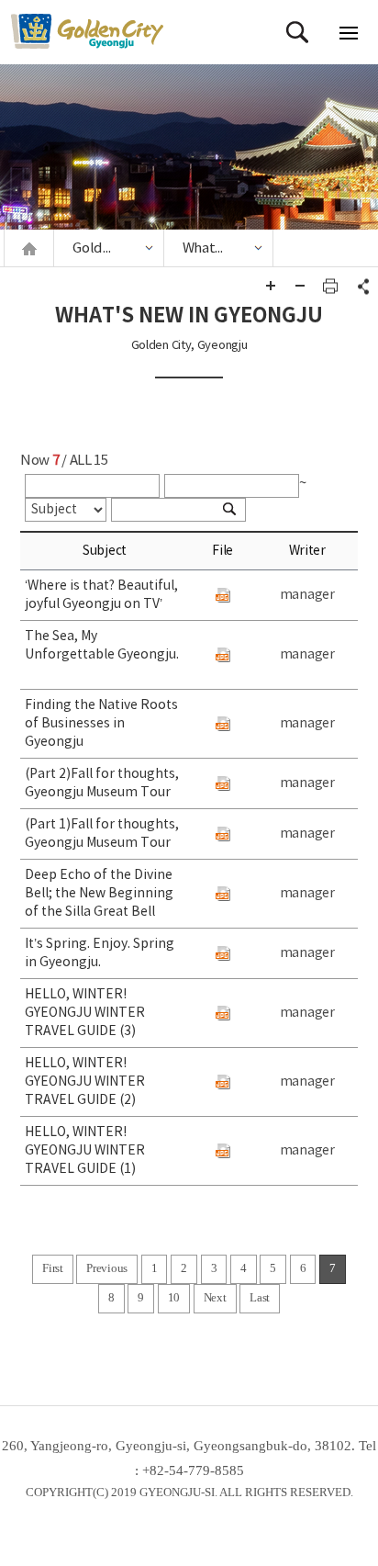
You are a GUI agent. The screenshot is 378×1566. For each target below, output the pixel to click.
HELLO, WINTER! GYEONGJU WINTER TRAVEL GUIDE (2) (85, 1082)
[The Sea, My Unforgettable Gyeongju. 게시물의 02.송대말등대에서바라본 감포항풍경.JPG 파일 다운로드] (223, 655)
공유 (360, 285)
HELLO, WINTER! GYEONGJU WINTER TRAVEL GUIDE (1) (85, 1151)
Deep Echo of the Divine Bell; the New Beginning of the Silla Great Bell (99, 893)
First (52, 1268)
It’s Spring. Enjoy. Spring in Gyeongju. (99, 953)
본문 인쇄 (330, 285)
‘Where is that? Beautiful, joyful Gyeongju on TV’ (101, 595)
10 (174, 1297)
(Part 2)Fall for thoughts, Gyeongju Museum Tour (102, 783)
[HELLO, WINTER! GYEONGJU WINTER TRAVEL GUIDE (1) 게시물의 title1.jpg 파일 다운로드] (223, 1151)
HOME (29, 249)
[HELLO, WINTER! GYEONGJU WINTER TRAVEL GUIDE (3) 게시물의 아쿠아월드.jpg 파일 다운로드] (223, 1013)
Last (260, 1297)
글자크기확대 (270, 285)
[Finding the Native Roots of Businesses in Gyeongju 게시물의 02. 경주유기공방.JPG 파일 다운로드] (223, 724)
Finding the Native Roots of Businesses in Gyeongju (101, 723)
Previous (107, 1268)
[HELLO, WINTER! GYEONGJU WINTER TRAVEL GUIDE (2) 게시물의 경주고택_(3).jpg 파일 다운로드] (223, 1082)
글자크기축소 (300, 285)
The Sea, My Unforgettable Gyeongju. (102, 655)
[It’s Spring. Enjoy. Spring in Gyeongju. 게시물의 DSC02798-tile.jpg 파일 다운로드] (223, 953)
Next (215, 1297)
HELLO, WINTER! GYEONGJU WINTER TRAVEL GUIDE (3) (85, 1013)
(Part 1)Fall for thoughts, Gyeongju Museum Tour (102, 834)
